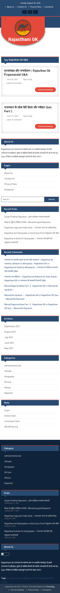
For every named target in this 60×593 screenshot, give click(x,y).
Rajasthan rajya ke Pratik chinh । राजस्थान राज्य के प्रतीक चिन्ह (30, 227)
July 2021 (8, 337)
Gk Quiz (7, 382)
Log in (7, 410)
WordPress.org (11, 427)
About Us (10, 7)
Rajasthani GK (23, 39)
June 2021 (9, 343)
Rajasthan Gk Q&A (35, 578)
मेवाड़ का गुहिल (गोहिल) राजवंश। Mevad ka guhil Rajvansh (27, 222)
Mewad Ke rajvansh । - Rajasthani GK (21, 295)
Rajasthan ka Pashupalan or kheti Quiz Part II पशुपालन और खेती (31, 233)
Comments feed (12, 421)
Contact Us (22, 7)
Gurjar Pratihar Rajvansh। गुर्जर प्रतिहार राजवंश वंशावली (27, 217)
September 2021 (12, 326)
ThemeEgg (50, 587)
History (7, 387)
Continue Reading (45, 90)
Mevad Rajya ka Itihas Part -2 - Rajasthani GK (24, 286)
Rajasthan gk (20, 578)
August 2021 (10, 332)
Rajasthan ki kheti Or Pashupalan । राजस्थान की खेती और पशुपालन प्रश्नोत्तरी (28, 240)
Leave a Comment (14, 83)
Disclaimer (49, 7)
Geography (9, 376)
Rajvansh (8, 393)
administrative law (12, 365)
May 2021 (8, 348)
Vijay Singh (27, 79)
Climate (8, 371)
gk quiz (10, 578)
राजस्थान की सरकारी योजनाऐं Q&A (33, 280)
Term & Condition (17, 590)
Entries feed (10, 416)
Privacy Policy (35, 7)
